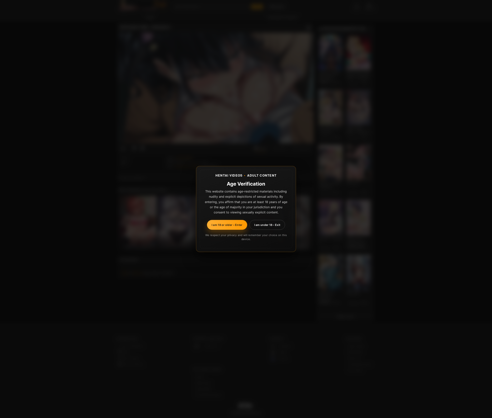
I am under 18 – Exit (267, 224)
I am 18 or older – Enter (227, 224)
